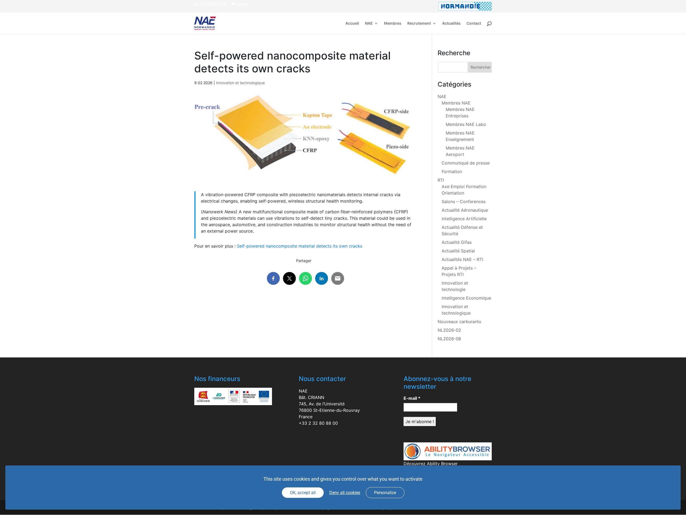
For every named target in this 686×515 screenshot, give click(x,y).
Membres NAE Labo (466, 124)
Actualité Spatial (458, 250)
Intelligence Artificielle (464, 218)
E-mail (412, 398)
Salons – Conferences (464, 201)
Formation (452, 171)
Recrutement (419, 23)
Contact (474, 23)
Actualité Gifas (457, 242)
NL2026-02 (449, 330)
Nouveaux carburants (459, 321)
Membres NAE (456, 103)
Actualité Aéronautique (465, 210)
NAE (369, 23)
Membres (392, 23)
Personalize (385, 492)
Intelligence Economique (466, 298)
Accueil (352, 23)
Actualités (451, 23)
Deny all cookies (344, 492)
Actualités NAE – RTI (462, 259)
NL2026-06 (449, 338)
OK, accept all (303, 492)
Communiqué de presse (466, 163)
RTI (441, 180)
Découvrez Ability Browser (431, 463)
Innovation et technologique (240, 82)
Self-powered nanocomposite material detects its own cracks (299, 246)
